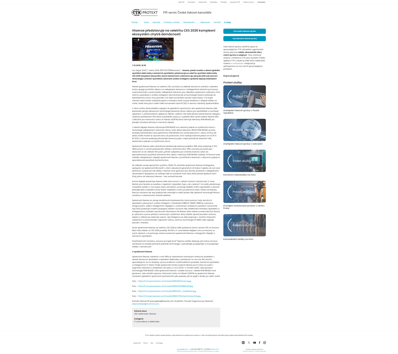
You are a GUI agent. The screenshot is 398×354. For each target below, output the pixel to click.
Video (146, 22)
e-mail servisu (237, 63)
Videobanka (202, 2)
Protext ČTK (214, 349)
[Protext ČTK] (142, 350)
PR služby (224, 2)
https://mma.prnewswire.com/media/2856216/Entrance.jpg (164, 281)
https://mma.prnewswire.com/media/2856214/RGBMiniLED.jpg (165, 286)
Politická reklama (208, 351)
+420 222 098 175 (196, 349)
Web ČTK (181, 2)
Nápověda (205, 22)
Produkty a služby (172, 22)
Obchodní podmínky (183, 351)
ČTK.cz (145, 343)
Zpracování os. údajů (196, 351)
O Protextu (159, 343)
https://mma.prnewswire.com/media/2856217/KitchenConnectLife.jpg (169, 296)
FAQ (151, 343)
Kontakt (217, 22)
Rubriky (135, 22)
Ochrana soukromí (248, 351)
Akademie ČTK (235, 2)
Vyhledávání (189, 22)
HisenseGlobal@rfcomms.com (145, 304)
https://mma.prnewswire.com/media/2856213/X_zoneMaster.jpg (167, 291)
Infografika (213, 2)
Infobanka (261, 2)
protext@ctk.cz (182, 349)
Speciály (156, 22)
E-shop (227, 22)
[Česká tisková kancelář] (147, 12)
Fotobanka (191, 2)
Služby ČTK (137, 343)
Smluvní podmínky (260, 351)
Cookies (216, 351)
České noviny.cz (248, 2)
